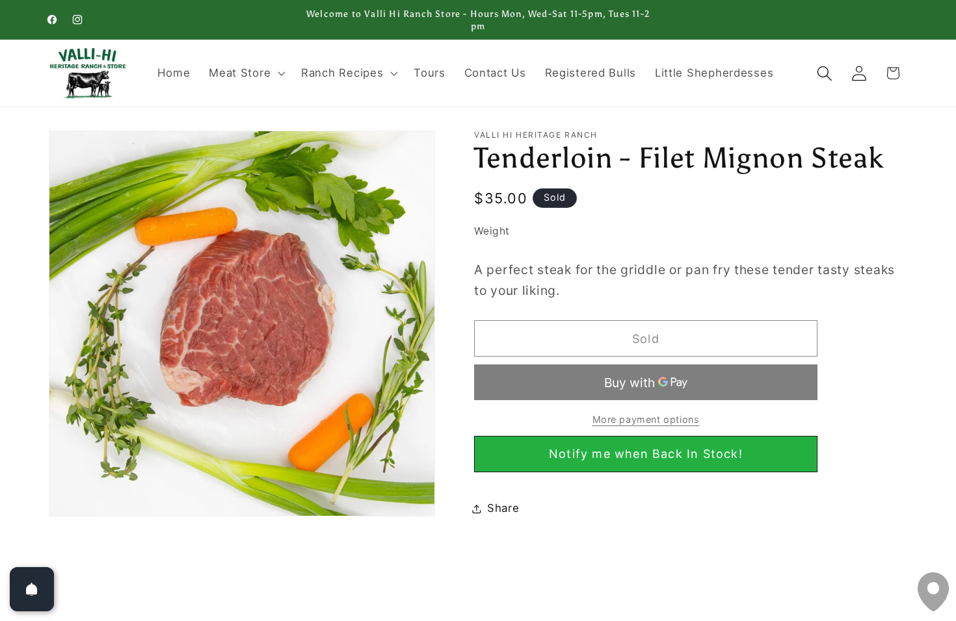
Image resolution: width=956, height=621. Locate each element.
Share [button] (503, 507)
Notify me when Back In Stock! (646, 454)
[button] (246, 73)
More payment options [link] (646, 419)
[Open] (32, 589)
